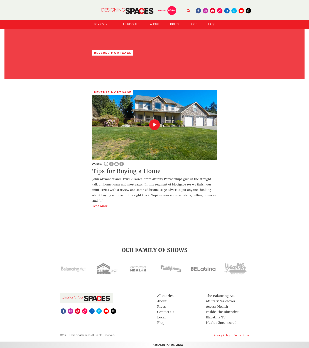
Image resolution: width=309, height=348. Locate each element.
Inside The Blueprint (222, 312)
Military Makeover (220, 301)
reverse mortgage (113, 92)
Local (161, 317)
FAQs (211, 24)
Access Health (217, 306)
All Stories (165, 296)
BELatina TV (215, 317)
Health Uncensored (221, 323)
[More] (121, 164)
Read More (100, 206)
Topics (99, 24)
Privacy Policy (222, 335)
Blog (193, 24)
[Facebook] (106, 164)
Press (174, 24)
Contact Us (165, 312)
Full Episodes (128, 24)
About (154, 24)
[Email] (116, 164)
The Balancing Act (220, 296)
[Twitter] (111, 164)
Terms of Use (241, 335)
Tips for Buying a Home (126, 171)
